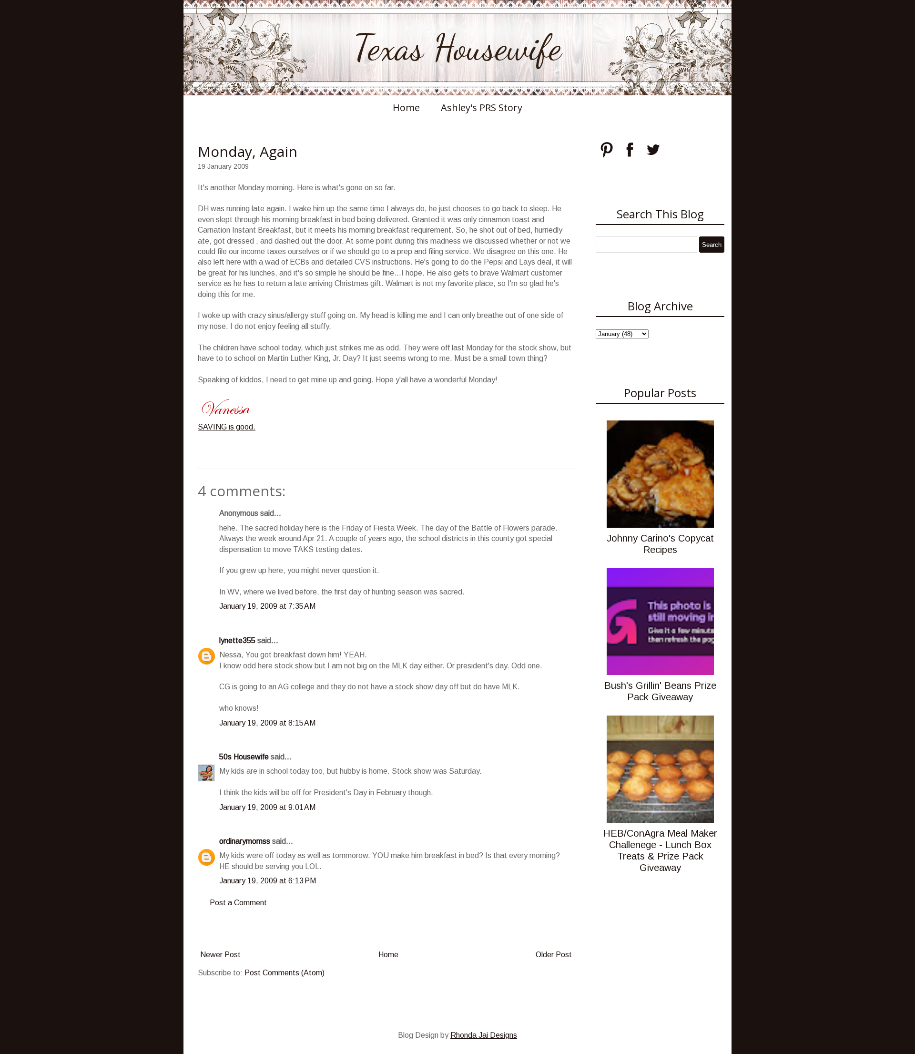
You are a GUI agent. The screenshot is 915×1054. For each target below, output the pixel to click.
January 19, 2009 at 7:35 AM (267, 606)
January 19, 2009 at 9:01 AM (267, 807)
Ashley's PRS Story (481, 107)
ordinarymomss (244, 841)
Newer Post (220, 955)
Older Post (554, 955)
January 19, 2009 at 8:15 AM (267, 723)
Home (406, 107)
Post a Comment (238, 903)
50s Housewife (244, 757)
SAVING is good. (226, 427)
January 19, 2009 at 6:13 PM (267, 881)
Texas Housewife (457, 47)
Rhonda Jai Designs (483, 1035)
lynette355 (237, 640)
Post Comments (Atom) (284, 973)
